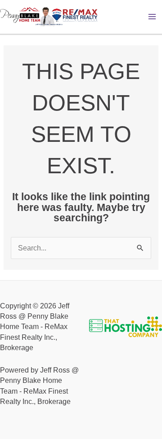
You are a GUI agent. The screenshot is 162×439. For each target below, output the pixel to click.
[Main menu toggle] (152, 16)
